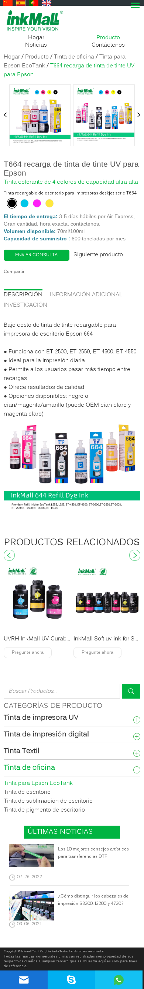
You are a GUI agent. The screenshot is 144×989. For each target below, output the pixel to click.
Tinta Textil (22, 751)
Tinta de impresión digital (46, 735)
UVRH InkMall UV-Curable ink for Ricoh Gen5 (62, 639)
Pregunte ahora (28, 652)
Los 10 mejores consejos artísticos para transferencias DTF (93, 853)
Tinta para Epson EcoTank (38, 783)
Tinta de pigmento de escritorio (44, 810)
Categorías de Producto (53, 706)
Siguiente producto (98, 255)
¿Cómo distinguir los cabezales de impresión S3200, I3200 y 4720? (93, 900)
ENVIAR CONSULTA (36, 255)
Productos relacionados (72, 543)
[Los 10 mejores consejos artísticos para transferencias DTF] (31, 857)
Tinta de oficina (74, 57)
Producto (108, 37)
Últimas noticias (60, 832)
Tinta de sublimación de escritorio (48, 801)
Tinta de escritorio (27, 792)
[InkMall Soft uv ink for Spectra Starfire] (107, 597)
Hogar (36, 37)
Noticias (36, 45)
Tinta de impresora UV (41, 718)
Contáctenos (108, 45)
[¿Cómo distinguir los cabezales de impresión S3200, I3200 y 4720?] (31, 907)
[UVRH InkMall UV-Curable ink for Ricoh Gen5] (37, 597)
